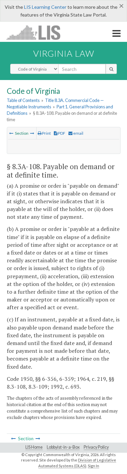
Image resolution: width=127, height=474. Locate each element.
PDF (61, 133)
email (77, 133)
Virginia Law (63, 53)
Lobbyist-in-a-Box (63, 447)
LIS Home (34, 447)
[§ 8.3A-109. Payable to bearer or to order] (32, 133)
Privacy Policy (96, 447)
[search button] (111, 69)
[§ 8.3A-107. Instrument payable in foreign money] (11, 133)
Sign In (93, 466)
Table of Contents (23, 100)
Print (46, 133)
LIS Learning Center (45, 7)
